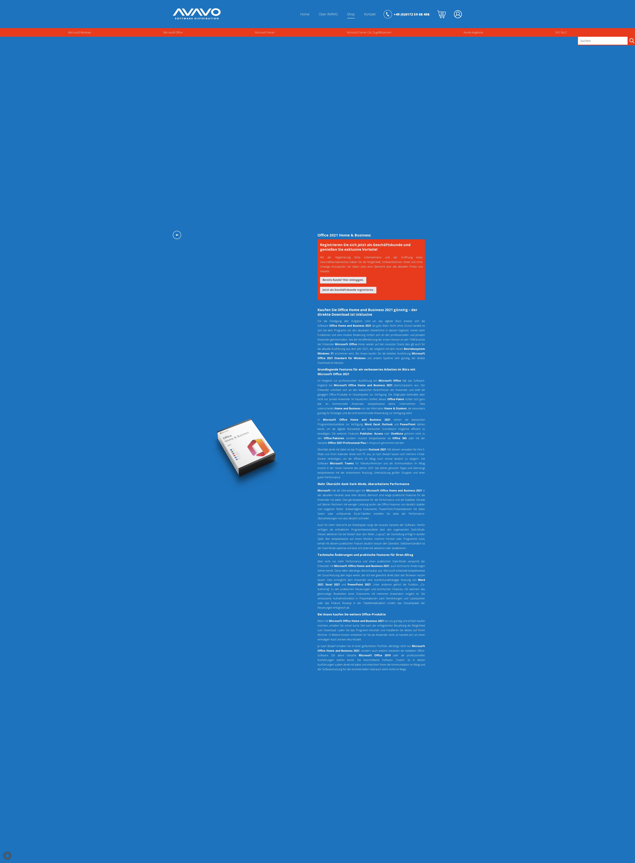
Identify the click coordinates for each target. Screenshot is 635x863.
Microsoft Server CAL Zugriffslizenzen (369, 32)
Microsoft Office (173, 32)
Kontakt (370, 14)
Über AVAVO (328, 14)
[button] (7, 855)
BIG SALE (561, 32)
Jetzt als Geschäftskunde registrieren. (348, 290)
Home (304, 14)
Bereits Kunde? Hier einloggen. (343, 280)
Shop (351, 14)
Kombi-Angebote (473, 32)
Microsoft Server (265, 32)
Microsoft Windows (79, 32)
